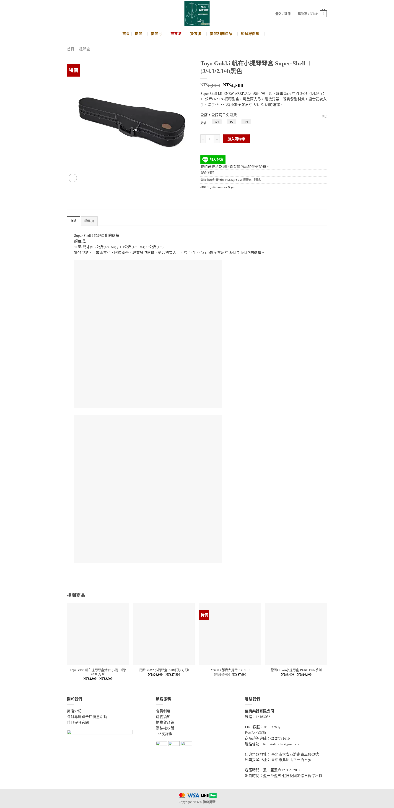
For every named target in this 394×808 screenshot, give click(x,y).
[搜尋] (270, 33)
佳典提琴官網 (78, 722)
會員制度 (163, 711)
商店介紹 (74, 711)
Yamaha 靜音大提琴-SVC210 (230, 670)
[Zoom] (73, 178)
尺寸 (203, 122)
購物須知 (163, 716)
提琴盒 (176, 34)
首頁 (126, 34)
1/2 (231, 122)
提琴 (138, 34)
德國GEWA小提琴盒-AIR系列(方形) (164, 670)
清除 (324, 116)
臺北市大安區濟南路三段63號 (295, 754)
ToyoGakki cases (217, 187)
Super (231, 187)
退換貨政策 (165, 722)
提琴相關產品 (221, 34)
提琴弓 (156, 34)
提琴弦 (195, 34)
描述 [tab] (73, 221)
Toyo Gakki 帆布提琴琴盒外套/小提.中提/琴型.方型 (98, 672)
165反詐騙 (164, 733)
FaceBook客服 (256, 732)
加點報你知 (250, 34)
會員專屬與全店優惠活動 (87, 716)
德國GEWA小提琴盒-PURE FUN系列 (296, 670)
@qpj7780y (272, 727)
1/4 (246, 122)
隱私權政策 (165, 728)
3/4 (217, 122)
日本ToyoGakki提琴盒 (238, 180)
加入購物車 (236, 138)
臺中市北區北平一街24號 (291, 759)
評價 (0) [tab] (89, 221)
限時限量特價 (215, 180)
